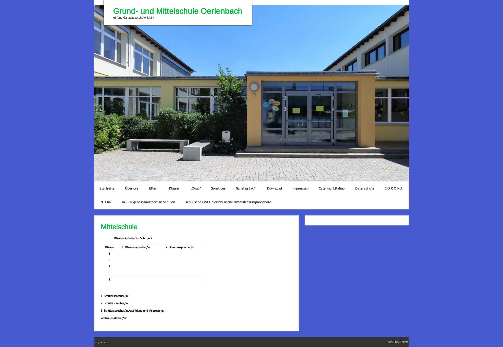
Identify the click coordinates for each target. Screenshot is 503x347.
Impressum (300, 188)
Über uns (132, 188)
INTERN (106, 202)
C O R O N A (393, 188)
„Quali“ (196, 188)
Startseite (107, 188)
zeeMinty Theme (398, 342)
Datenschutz (364, 188)
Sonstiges (218, 188)
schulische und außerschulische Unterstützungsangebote (228, 202)
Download (274, 188)
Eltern (153, 188)
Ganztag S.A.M (246, 188)
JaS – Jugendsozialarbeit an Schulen (148, 202)
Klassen (174, 188)
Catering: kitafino (332, 188)
